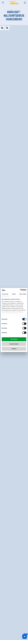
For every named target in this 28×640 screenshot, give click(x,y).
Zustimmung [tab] (5, 294)
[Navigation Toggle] (25, 2)
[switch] (24, 323)
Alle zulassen (14, 339)
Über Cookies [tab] (22, 294)
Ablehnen (14, 348)
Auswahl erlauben (14, 344)
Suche (3, 2)
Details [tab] (14, 294)
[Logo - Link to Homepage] (14, 2)
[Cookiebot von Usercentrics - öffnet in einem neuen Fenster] (20, 290)
